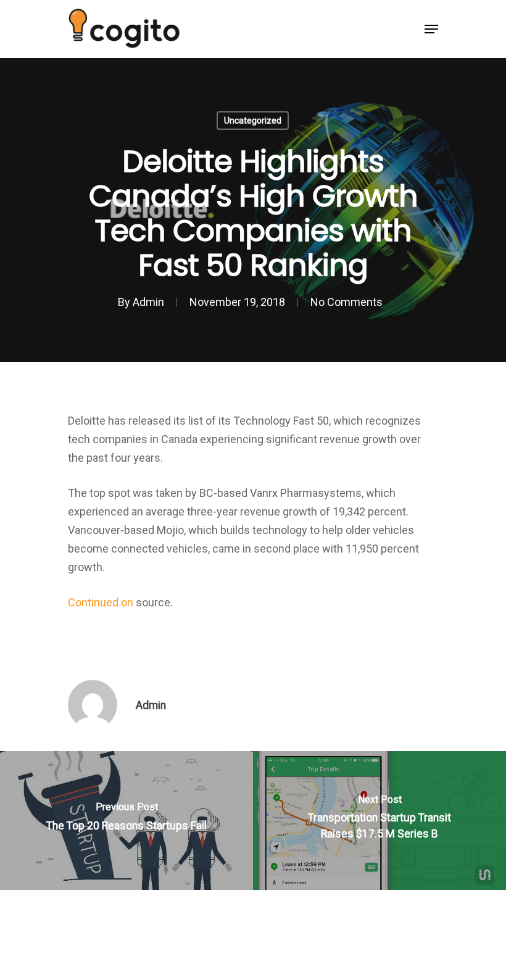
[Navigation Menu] (431, 29)
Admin (148, 301)
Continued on (102, 602)
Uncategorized (252, 120)
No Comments (346, 301)
